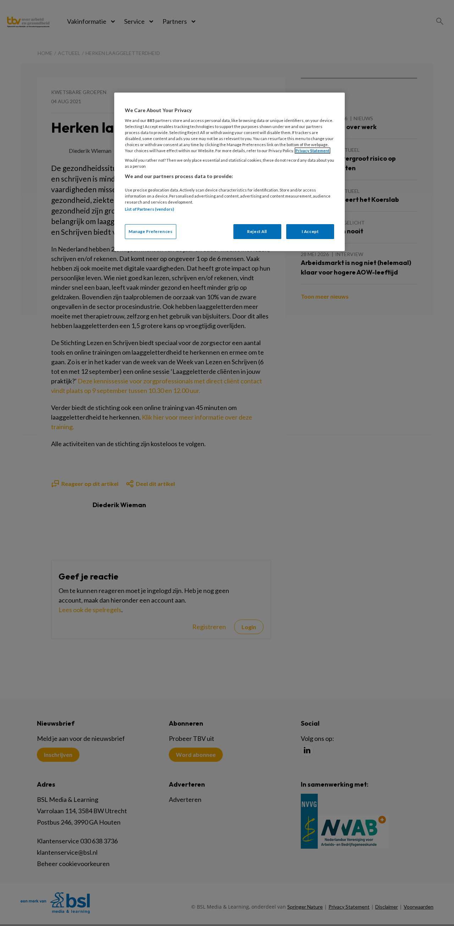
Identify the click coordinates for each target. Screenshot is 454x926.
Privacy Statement (312, 150)
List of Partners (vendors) (149, 209)
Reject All (257, 231)
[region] (229, 172)
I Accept (310, 231)
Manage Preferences (150, 231)
